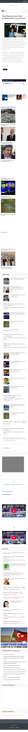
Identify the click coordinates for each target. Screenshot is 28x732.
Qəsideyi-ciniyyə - (18, 609)
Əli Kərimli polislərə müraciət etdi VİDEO (11, 665)
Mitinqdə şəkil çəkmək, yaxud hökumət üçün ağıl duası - (18, 564)
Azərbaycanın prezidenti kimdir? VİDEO (11, 679)
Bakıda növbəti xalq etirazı (8, 654)
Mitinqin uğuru (15, 329)
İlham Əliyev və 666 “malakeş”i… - (17, 601)
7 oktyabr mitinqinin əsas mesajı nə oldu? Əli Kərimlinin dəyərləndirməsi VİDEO (17, 405)
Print (20, 20)
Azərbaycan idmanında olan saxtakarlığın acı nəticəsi (14, 669)
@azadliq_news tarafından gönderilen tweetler (13, 715)
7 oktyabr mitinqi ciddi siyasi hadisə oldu (11, 677)
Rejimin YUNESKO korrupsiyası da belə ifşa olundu (13, 484)
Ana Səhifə (11, 727)
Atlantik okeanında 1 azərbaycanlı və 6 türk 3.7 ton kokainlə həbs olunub (18, 278)
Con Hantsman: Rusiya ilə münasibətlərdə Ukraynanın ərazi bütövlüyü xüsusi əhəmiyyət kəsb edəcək (17, 288)
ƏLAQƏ (17, 727)
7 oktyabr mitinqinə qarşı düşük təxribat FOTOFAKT (14, 671)
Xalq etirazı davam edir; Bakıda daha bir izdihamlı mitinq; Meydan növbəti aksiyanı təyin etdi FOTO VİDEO (13, 658)
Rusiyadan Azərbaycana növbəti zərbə (11, 667)
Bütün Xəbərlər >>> (7, 448)
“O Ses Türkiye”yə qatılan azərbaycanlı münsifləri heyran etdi (17, 362)
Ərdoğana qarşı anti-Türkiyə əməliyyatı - (13, 623)
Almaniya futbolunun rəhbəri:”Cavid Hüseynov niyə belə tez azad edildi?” (17, 313)
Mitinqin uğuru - (18, 552)
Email (25, 20)
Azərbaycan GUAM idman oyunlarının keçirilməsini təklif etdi (17, 353)
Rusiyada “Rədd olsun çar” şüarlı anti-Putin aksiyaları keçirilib (17, 370)
